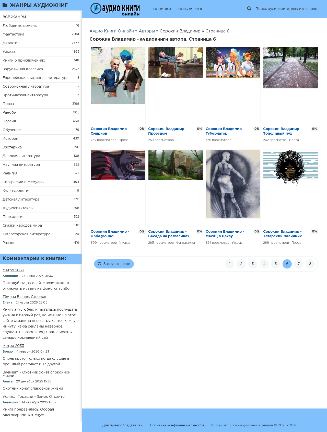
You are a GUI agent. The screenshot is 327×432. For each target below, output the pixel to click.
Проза (8, 104)
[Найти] (249, 9)
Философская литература (26, 234)
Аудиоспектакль (18, 208)
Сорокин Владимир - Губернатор (225, 131)
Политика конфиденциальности (177, 425)
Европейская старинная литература (35, 77)
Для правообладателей (122, 425)
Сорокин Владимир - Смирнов (110, 131)
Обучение (12, 130)
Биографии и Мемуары (23, 182)
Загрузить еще (116, 263)
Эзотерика (12, 147)
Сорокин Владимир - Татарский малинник (282, 234)
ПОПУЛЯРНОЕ (190, 9)
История (10, 138)
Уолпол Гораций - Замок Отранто (34, 396)
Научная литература (21, 164)
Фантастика (13, 34)
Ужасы (9, 51)
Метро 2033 (13, 270)
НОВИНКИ (162, 9)
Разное (9, 242)
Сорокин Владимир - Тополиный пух (282, 131)
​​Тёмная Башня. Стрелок (24, 296)
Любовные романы (20, 25)
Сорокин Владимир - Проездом (167, 131)
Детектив (11, 43)
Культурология (16, 190)
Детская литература (21, 199)
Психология (14, 216)
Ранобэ (9, 112)
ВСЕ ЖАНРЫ (14, 17)
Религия (10, 173)
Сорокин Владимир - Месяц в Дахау (225, 234)
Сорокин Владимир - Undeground (110, 234)
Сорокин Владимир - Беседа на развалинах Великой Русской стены (168, 234)
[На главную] (115, 9)
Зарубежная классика (23, 69)
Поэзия (9, 121)
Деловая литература (21, 156)
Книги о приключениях (24, 60)
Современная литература (26, 86)
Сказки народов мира (22, 225)
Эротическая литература (25, 95)
